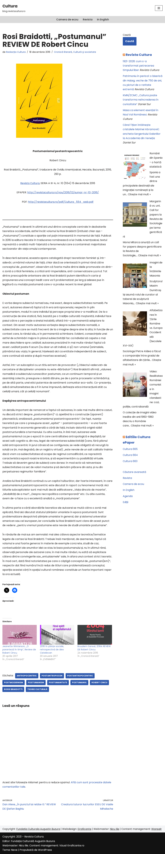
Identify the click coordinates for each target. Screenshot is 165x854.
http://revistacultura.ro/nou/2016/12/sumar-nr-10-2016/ (63, 192)
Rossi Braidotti (13, 689)
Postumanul (79, 682)
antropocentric (27, 675)
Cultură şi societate (84, 52)
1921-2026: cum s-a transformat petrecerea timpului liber (138, 65)
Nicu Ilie (114, 829)
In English (103, 19)
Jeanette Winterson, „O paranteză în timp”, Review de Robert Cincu (19, 649)
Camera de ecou (67, 19)
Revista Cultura (29, 183)
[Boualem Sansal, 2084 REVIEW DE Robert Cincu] (95, 635)
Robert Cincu (99, 682)
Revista (87, 19)
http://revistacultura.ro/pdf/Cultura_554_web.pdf (60, 202)
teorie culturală (37, 689)
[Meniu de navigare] (159, 8)
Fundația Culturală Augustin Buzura (33, 841)
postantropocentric (80, 675)
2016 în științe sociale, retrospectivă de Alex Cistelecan (52, 649)
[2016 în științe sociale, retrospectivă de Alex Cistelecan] (57, 635)
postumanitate (58, 682)
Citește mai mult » (139, 194)
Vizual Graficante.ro (71, 845)
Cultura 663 (130, 461)
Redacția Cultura (16, 52)
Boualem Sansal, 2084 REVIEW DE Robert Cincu (94, 648)
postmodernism (13, 682)
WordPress (45, 850)
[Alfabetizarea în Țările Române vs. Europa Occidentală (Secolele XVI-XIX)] (135, 324)
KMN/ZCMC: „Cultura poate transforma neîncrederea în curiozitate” (140, 99)
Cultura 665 (130, 449)
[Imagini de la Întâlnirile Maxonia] (135, 276)
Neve (14, 850)
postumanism (36, 682)
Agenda (128, 496)
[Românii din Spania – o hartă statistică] (135, 167)
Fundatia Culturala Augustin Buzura (38, 829)
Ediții (125, 502)
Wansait (156, 829)
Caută (127, 35)
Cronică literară (63, 52)
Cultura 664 (130, 455)
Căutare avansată (134, 472)
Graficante (84, 829)
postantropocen (52, 675)
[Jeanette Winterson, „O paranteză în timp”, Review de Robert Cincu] (19, 635)
